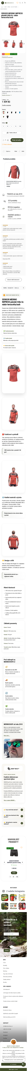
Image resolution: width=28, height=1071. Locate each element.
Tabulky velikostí (6, 979)
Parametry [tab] (10, 288)
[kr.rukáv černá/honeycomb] (11, 112)
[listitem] (14, 175)
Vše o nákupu (6, 968)
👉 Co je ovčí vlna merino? (13, 810)
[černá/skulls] (15, 112)
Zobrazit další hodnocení (13, 279)
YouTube (5, 1038)
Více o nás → (7, 735)
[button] (2, 176)
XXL (17, 876)
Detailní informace (6, 95)
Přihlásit (7, 950)
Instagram (5, 1035)
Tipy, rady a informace (8, 973)
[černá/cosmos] (7, 116)
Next (22, 862)
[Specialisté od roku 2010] (13, 670)
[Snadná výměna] (13, 696)
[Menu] (2, 3)
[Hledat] (20, 2)
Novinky (5, 982)
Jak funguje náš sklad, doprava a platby (11, 992)
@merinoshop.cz (7, 1041)
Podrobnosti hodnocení (7, 57)
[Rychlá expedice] (13, 683)
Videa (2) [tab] (16, 288)
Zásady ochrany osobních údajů (10, 1001)
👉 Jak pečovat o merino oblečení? (13, 823)
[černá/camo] (7, 112)
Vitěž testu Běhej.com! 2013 (9, 1017)
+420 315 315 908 (7, 1029)
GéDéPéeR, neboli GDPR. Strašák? (10, 1013)
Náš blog (5, 971)
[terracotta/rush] (3, 112)
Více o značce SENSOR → (10, 800)
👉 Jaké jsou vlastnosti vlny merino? (13, 816)
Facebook (5, 1032)
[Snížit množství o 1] (4, 140)
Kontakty (5, 965)
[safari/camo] (3, 116)
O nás (4, 962)
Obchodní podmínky (7, 976)
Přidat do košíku (16, 140)
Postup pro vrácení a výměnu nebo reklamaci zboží (13, 997)
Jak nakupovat (6, 989)
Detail (14, 872)
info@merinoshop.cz (8, 1026)
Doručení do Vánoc (7, 1010)
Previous (4, 862)
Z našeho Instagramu (15, 891)
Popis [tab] (5, 288)
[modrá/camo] (19, 112)
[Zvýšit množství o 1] (8, 140)
